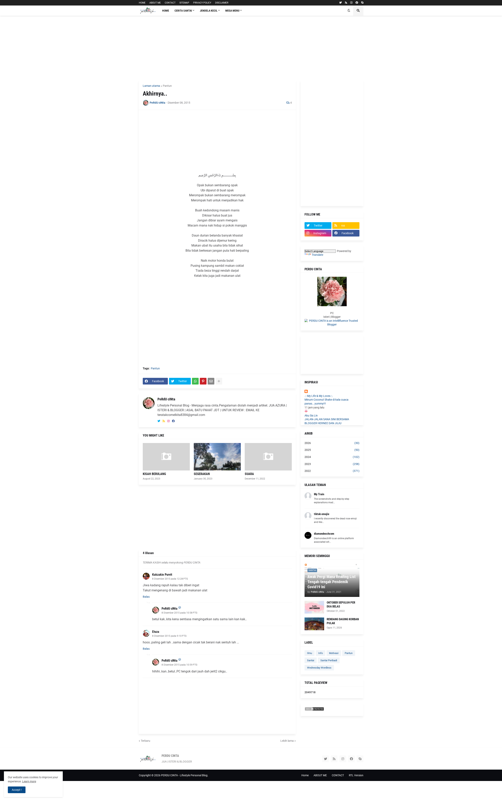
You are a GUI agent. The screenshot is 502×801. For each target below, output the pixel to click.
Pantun (167, 85)
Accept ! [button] (17, 789)
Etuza (155, 632)
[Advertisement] (251, 48)
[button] (349, 10)
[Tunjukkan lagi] (219, 381)
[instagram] (351, 2)
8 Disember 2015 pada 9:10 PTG (169, 636)
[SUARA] (268, 456)
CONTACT (170, 2)
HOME (142, 2)
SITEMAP (184, 2)
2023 (332, 464)
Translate (317, 254)
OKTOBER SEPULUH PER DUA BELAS (341, 604)
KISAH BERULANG (154, 474)
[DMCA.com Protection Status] (314, 709)
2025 (332, 449)
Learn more (29, 781)
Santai (310, 660)
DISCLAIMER (221, 2)
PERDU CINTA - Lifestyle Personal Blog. (184, 775)
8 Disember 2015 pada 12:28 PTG (170, 578)
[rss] (346, 2)
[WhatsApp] (195, 381)
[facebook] (357, 2)
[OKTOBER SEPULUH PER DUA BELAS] (314, 607)
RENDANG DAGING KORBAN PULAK (343, 621)
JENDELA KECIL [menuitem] (208, 10)
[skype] (362, 2)
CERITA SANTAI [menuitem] (183, 10)
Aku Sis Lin (311, 415)
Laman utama (151, 85)
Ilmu (309, 653)
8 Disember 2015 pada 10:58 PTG (179, 612)
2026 (332, 443)
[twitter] (340, 2)
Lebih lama (287, 740)
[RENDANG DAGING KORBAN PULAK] (314, 623)
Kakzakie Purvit (162, 574)
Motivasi (333, 653)
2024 (332, 456)
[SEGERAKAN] (217, 456)
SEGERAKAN (202, 474)
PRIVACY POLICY (202, 2)
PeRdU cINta (166, 399)
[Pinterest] (203, 381)
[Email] (211, 381)
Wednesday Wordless (319, 667)
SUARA (249, 474)
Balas (146, 596)
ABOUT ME (155, 2)
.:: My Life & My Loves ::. (319, 395)
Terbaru (145, 740)
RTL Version (356, 775)
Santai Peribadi (328, 660)
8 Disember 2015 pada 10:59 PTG (179, 664)
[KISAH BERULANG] (166, 456)
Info (320, 653)
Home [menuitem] (165, 10)
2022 (332, 470)
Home (305, 775)
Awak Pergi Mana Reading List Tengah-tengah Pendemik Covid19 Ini (331, 581)
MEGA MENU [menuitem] (232, 10)
